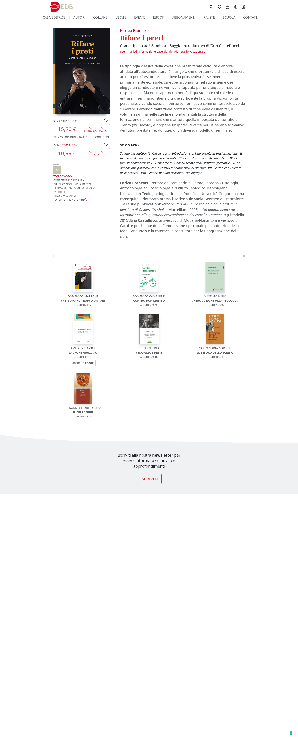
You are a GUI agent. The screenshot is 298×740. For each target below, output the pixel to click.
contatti (250, 17)
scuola (229, 17)
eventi (139, 17)
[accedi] (244, 7)
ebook (158, 17)
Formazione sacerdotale (156, 51)
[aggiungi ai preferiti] (106, 120)
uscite (120, 17)
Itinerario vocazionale (190, 51)
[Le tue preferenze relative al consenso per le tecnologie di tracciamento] (291, 733)
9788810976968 (69, 145)
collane (100, 17)
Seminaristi (129, 51)
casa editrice (54, 17)
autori (79, 17)
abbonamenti (183, 17)
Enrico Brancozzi (135, 30)
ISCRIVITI (149, 479)
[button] (70, 199)
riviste (209, 17)
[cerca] (211, 7)
